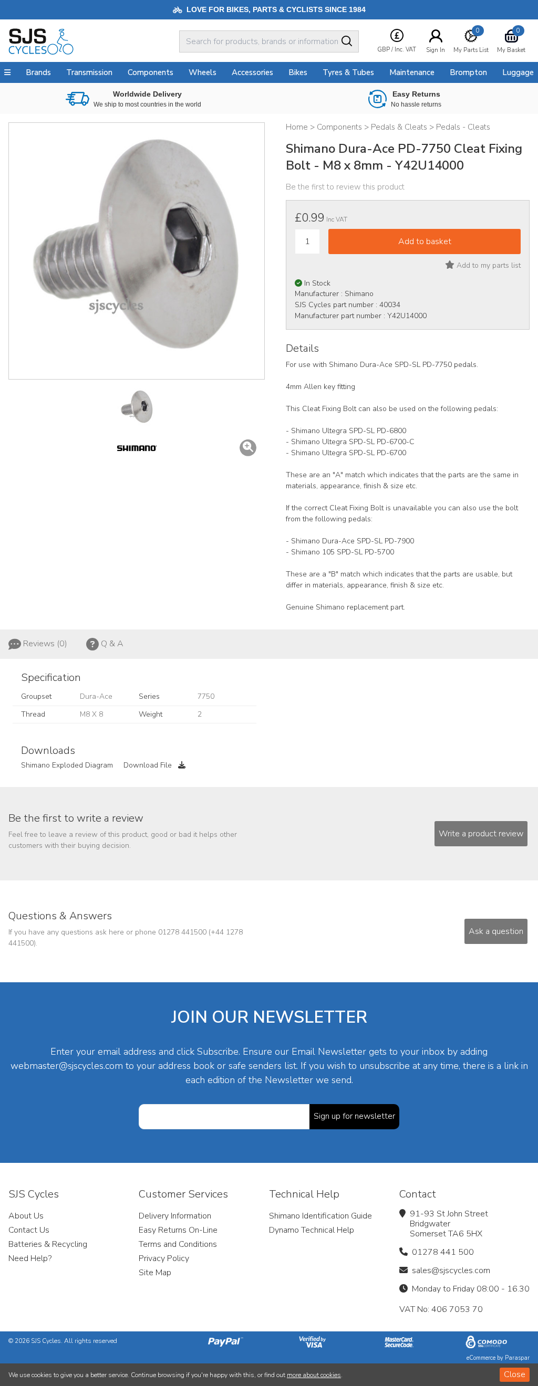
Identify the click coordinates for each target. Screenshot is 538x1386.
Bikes (297, 72)
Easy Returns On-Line (178, 1230)
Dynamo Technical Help (311, 1230)
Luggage (518, 72)
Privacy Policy (164, 1258)
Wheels (202, 72)
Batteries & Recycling (47, 1244)
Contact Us (28, 1230)
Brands (38, 72)
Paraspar (517, 1358)
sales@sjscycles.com (451, 1270)
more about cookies (314, 1375)
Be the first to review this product (345, 187)
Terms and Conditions (178, 1244)
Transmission (89, 72)
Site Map (155, 1272)
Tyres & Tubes (348, 72)
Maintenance (411, 72)
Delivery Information (175, 1216)
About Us (26, 1216)
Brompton (468, 72)
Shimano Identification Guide (320, 1216)
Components (150, 72)
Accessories (252, 72)
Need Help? (29, 1258)
